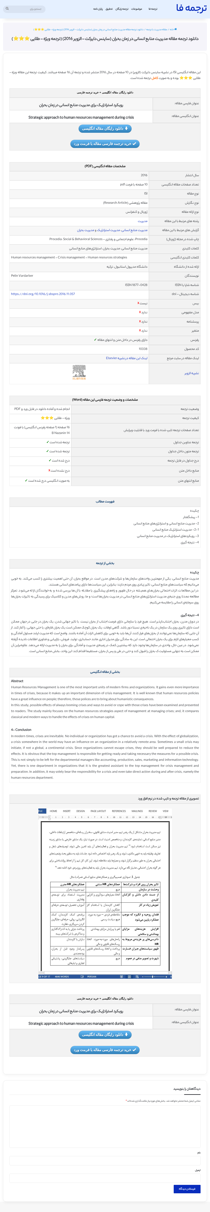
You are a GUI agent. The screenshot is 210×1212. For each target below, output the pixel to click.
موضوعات (136, 9)
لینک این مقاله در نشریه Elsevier (126, 358)
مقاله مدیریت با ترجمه (156, 30)
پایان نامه (98, 9)
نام (199, 1153)
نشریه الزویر (192, 373)
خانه (172, 30)
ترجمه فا (153, 9)
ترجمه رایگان (121, 9)
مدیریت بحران (85, 230)
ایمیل (198, 1170)
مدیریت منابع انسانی (134, 230)
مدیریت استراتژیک (108, 230)
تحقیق (109, 9)
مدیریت (142, 221)
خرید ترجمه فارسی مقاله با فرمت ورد (102, 143)
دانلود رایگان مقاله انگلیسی (102, 128)
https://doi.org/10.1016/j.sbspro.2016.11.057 (43, 294)
